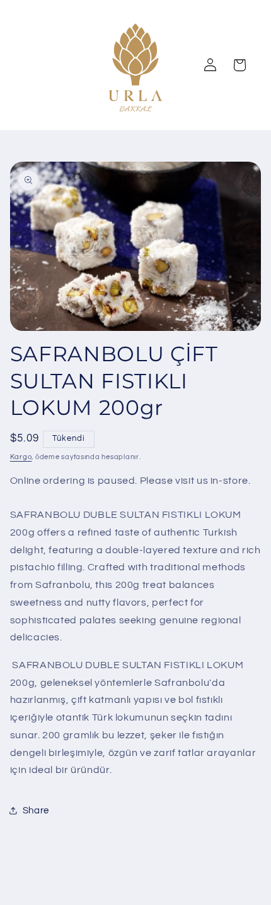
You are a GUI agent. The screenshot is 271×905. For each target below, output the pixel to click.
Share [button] (36, 810)
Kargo (21, 456)
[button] (239, 65)
